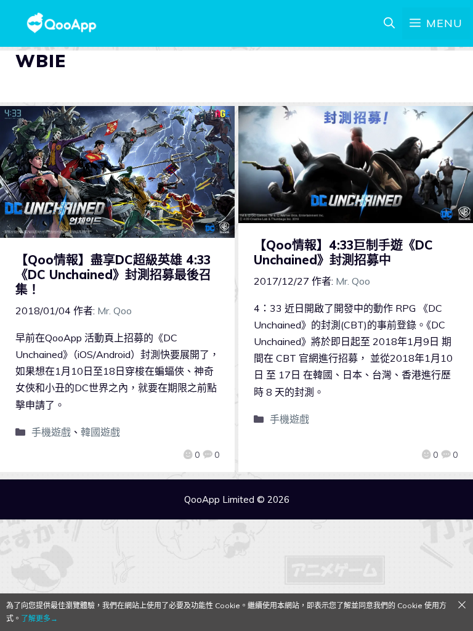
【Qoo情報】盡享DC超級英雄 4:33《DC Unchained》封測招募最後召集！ (113, 274)
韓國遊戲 (100, 432)
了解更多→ (39, 618)
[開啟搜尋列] (389, 23)
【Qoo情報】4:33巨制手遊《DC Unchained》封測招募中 (343, 252)
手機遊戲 (51, 432)
